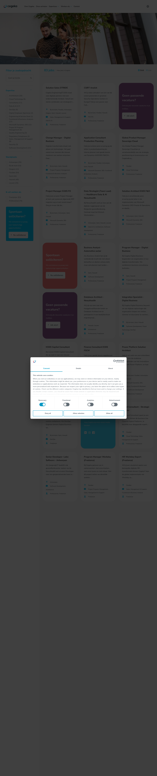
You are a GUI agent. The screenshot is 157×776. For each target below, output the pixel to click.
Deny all (48, 413)
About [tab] (110, 368)
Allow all (109, 413)
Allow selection (78, 413)
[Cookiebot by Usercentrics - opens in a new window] (115, 361)
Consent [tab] (46, 368)
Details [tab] (78, 368)
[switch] (66, 404)
